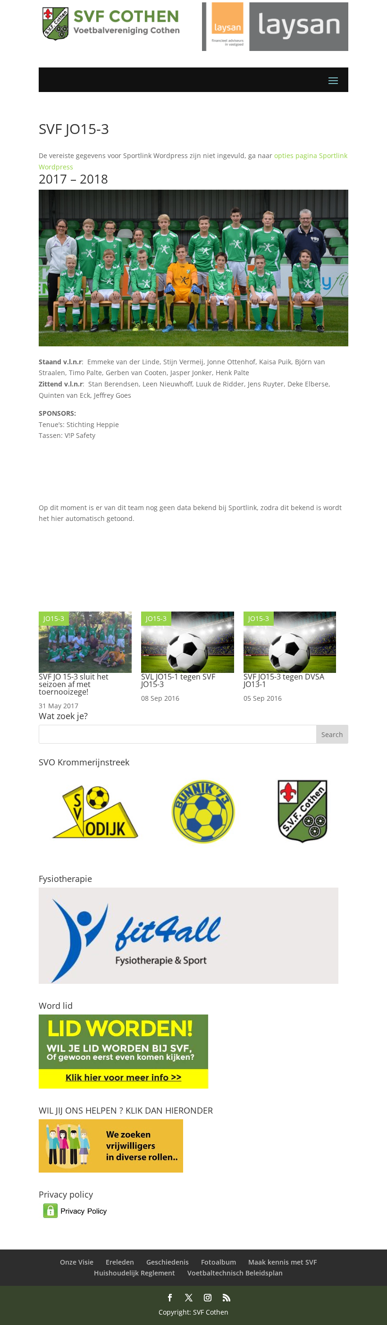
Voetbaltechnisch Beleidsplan (235, 1272)
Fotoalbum (218, 1262)
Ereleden (120, 1262)
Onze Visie (76, 1262)
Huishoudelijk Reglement (134, 1272)
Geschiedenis (167, 1262)
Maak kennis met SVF (282, 1262)
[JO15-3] (85, 670)
